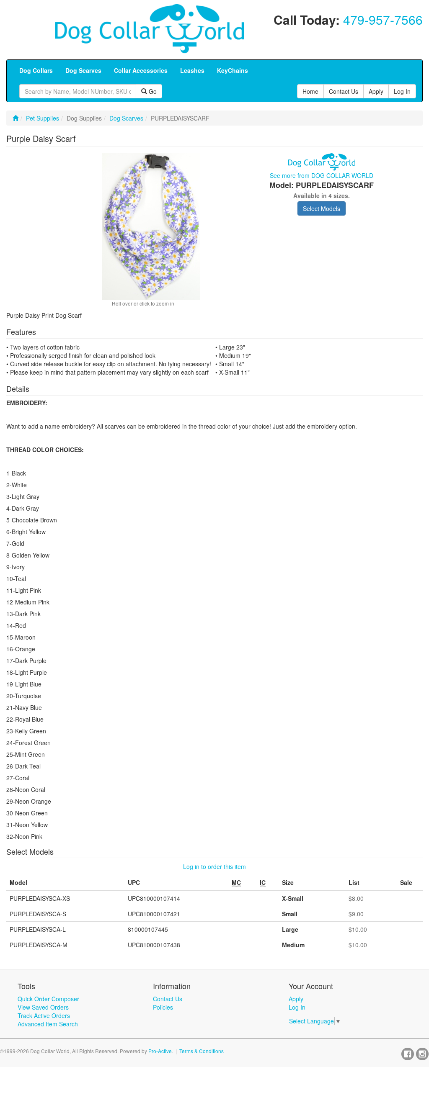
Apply (296, 999)
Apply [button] (376, 91)
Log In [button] (402, 91)
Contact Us (167, 999)
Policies (163, 1007)
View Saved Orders (43, 1007)
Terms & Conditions (201, 1050)
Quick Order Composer (48, 999)
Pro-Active (160, 1050)
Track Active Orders (44, 1015)
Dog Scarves (126, 118)
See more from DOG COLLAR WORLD (321, 175)
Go (152, 91)
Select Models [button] (321, 208)
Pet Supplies (42, 118)
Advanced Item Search (48, 1024)
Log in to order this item (214, 866)
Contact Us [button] (343, 91)
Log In (297, 1007)
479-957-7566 (383, 19)
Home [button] (310, 91)
